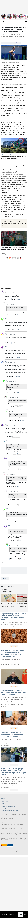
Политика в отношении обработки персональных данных (12, 811)
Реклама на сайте (4, 801)
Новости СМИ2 (4, 589)
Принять (21, 914)
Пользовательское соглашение (7, 799)
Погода (2, 803)
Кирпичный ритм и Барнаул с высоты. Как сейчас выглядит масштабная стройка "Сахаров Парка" (13, 772)
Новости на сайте (4, 796)
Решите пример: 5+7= (6, 575)
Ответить (18, 299)
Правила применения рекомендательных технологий (11, 810)
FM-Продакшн (3, 798)
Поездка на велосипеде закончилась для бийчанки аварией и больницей (12, 734)
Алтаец (6, 346)
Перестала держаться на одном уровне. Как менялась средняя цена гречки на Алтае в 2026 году (14, 617)
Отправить (5, 578)
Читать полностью (14, 646)
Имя (2, 562)
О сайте (2, 804)
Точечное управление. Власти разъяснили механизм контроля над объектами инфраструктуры (13, 653)
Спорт (9, 24)
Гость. (7, 440)
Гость (6, 291)
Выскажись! (5, 43)
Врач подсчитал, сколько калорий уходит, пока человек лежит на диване (13, 692)
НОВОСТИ (3, 24)
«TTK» (19, 855)
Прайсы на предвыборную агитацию (8, 806)
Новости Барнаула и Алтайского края (8, 808)
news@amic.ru (22, 827)
